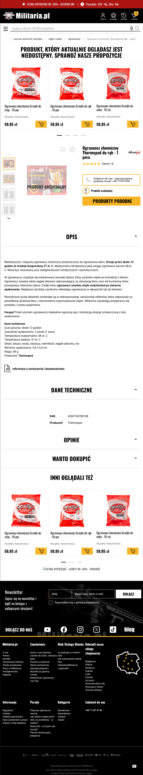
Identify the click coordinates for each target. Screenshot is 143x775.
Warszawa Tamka (94, 687)
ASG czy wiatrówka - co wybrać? (41, 721)
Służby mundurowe (12, 665)
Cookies (7, 713)
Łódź (87, 674)
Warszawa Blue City (95, 683)
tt (107, 629)
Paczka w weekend (39, 662)
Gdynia (88, 664)
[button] (9, 177)
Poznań (89, 677)
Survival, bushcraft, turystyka (28, 39)
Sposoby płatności (39, 668)
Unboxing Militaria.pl (67, 665)
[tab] (71, 242)
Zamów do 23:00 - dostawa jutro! (43, 657)
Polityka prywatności (13, 716)
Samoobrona (64, 713)
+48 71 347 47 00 (93, 710)
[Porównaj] (63, 149)
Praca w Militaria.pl (12, 668)
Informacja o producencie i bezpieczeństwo (38, 368)
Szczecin (89, 680)
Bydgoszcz (90, 661)
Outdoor (62, 716)
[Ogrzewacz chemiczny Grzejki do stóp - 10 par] (26, 83)
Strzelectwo (63, 710)
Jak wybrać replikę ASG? (42, 716)
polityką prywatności (88, 602)
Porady (34, 702)
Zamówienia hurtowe (13, 662)
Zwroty (33, 674)
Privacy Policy (58, 773)
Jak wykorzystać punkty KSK (69, 660)
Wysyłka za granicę (39, 671)
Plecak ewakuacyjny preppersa (40, 734)
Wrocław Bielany (93, 690)
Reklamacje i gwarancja (42, 677)
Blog (129, 629)
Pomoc (6, 655)
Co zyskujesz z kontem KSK (69, 654)
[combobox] (75, 28)
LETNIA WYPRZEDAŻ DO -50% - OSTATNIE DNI (50, 4)
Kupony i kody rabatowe (14, 723)
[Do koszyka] (41, 124)
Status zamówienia (39, 665)
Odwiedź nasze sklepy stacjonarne (94, 648)
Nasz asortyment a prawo (15, 719)
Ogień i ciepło (55, 39)
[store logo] (26, 16)
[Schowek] (113, 16)
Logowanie (63, 668)
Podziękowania (10, 671)
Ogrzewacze (74, 39)
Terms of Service (77, 773)
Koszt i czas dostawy (40, 652)
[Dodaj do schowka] (72, 149)
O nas (5, 652)
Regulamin (8, 710)
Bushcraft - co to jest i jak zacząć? (42, 728)
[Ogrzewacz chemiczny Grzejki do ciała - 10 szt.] (117, 83)
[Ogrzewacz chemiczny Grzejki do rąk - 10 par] (71, 83)
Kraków (89, 671)
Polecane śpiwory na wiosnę (40, 712)
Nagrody (7, 674)
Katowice (90, 668)
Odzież (61, 719)
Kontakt (6, 658)
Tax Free (34, 681)
